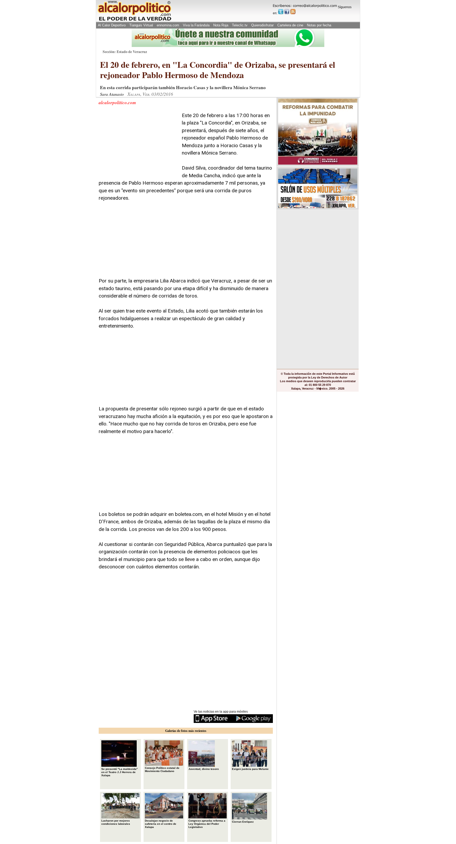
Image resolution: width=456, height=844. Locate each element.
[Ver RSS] (293, 11)
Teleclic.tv (240, 25)
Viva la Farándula (196, 25)
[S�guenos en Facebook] (286, 11)
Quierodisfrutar (262, 25)
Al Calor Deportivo (112, 25)
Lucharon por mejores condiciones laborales (115, 822)
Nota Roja (220, 25)
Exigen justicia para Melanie (250, 769)
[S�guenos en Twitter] (280, 11)
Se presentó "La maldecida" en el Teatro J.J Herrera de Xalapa (119, 772)
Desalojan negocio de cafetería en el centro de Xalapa (160, 823)
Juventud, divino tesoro (203, 769)
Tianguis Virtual (141, 25)
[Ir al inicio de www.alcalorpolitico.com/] (134, 20)
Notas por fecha (319, 25)
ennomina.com (168, 25)
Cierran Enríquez (243, 821)
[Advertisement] (138, 145)
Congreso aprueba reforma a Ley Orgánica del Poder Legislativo (206, 823)
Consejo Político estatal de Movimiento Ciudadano (162, 769)
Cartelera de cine (290, 25)
